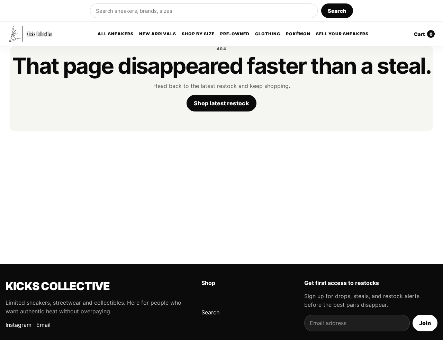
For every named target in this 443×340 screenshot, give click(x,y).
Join (425, 323)
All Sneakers (116, 34)
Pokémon (298, 34)
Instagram (18, 324)
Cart (423, 34)
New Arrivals (157, 34)
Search (337, 11)
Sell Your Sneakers (342, 34)
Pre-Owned (235, 34)
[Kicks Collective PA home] (30, 34)
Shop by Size (198, 34)
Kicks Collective (58, 286)
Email (43, 324)
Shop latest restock (221, 103)
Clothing (267, 34)
